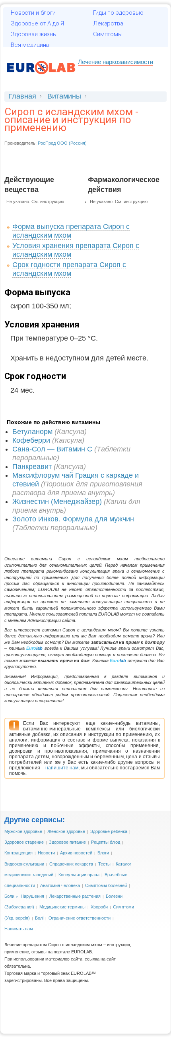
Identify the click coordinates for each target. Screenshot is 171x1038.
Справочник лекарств (71, 864)
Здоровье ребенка (108, 831)
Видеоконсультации (24, 864)
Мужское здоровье (23, 831)
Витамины (64, 96)
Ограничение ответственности (80, 918)
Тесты (104, 864)
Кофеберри (31, 440)
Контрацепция (18, 852)
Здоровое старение (24, 842)
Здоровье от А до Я (37, 23)
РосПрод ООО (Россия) (62, 143)
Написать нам (18, 928)
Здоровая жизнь (33, 34)
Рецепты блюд (105, 842)
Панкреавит (32, 467)
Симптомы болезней (106, 885)
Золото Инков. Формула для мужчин (73, 519)
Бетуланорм (32, 432)
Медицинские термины (62, 906)
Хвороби (99, 906)
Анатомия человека (60, 885)
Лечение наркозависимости (115, 61)
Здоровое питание (67, 842)
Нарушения (32, 896)
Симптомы (107, 34)
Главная (22, 96)
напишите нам (61, 768)
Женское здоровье (66, 831)
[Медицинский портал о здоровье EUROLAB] (41, 78)
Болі (39, 918)
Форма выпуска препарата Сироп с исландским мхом (71, 231)
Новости (46, 852)
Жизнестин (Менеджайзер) (57, 501)
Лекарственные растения (75, 896)
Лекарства (108, 23)
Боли (9, 896)
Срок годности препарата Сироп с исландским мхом (69, 269)
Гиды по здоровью (118, 12)
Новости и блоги (33, 12)
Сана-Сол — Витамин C (52, 449)
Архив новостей (76, 852)
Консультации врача (78, 874)
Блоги (103, 852)
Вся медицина (30, 44)
